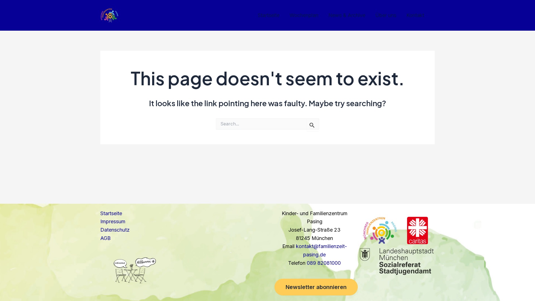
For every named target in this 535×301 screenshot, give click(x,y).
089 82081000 (324, 263)
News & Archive (346, 15)
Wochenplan (304, 15)
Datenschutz (115, 230)
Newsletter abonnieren (316, 287)
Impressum (112, 221)
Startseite (268, 15)
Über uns (385, 15)
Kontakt (415, 15)
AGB (105, 238)
